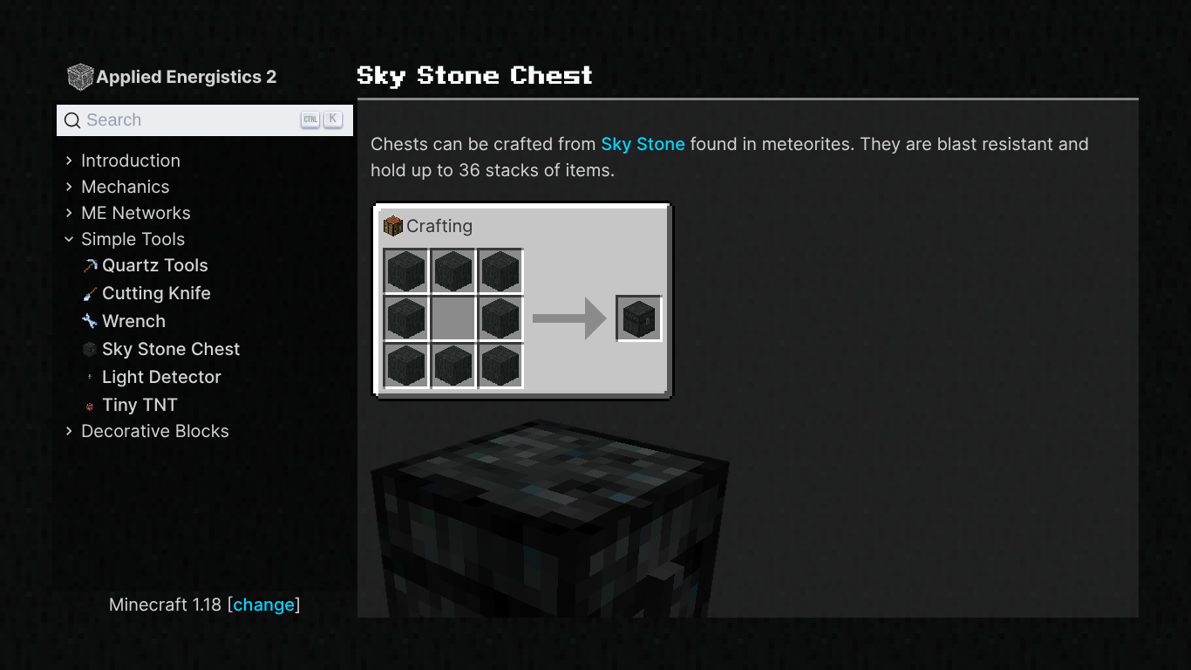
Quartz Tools (155, 265)
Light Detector (161, 376)
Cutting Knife (156, 293)
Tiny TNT (140, 404)
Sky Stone (643, 143)
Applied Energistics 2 (186, 76)
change (264, 604)
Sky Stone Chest (171, 348)
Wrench (134, 321)
